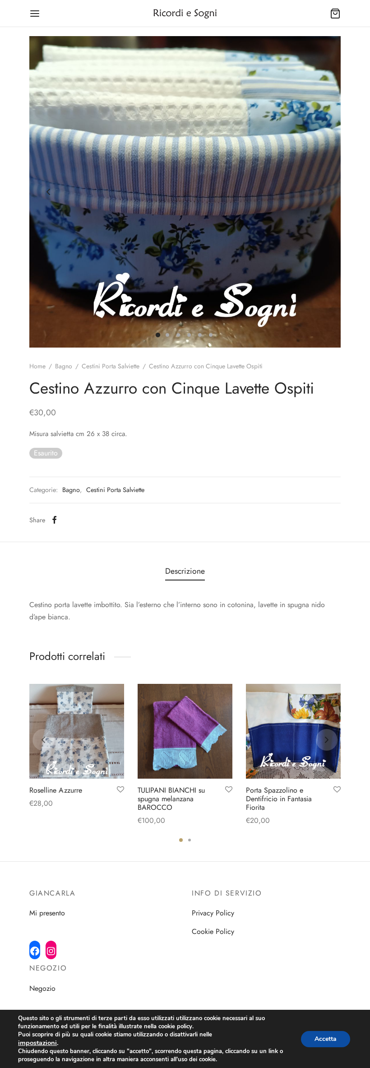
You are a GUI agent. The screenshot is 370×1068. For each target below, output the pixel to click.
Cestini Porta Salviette (110, 366)
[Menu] (34, 13)
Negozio (42, 988)
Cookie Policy (213, 931)
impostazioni (37, 1043)
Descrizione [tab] (185, 571)
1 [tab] (181, 840)
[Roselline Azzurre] (76, 731)
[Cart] (335, 13)
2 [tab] (189, 840)
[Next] (327, 740)
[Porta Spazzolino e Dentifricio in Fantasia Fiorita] (293, 731)
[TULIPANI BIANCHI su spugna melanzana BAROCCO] (185, 731)
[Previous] (43, 740)
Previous (48, 192)
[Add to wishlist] (120, 790)
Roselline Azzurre (55, 790)
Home (37, 366)
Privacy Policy (213, 913)
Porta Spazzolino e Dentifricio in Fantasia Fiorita (279, 799)
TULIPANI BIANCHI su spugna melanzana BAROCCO (171, 799)
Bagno (63, 366)
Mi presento (47, 913)
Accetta (325, 1039)
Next (322, 192)
